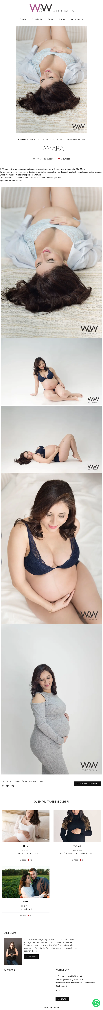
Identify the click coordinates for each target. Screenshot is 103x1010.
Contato (62, 999)
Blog (51, 19)
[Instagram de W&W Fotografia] (60, 990)
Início (23, 19)
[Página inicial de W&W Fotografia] (51, 8)
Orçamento (77, 19)
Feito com (51, 1008)
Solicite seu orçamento (87, 784)
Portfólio (37, 19)
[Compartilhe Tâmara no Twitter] (7, 786)
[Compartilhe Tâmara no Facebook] (3, 786)
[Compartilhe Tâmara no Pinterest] (13, 786)
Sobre (62, 19)
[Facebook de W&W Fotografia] (56, 990)
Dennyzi (19, 180)
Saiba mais (31, 957)
